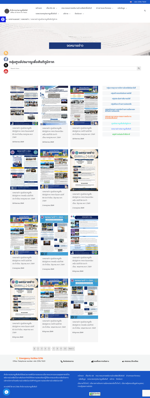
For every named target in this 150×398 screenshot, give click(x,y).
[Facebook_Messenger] (6, 392)
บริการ (65, 13)
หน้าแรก (39, 8)
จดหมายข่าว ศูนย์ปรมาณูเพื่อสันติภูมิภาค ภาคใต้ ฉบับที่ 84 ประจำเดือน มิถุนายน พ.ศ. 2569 (23, 260)
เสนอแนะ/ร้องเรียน (131, 361)
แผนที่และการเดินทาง (101, 361)
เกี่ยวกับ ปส (50, 8)
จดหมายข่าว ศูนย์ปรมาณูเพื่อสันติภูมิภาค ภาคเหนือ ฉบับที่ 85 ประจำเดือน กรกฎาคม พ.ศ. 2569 (23, 195)
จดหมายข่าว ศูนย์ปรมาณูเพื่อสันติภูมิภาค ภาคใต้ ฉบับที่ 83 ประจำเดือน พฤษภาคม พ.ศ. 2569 (54, 324)
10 (65, 348)
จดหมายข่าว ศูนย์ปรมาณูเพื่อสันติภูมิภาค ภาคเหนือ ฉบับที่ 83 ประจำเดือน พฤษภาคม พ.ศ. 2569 (84, 325)
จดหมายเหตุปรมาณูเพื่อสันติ (46, 13)
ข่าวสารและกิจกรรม (103, 8)
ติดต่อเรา (78, 13)
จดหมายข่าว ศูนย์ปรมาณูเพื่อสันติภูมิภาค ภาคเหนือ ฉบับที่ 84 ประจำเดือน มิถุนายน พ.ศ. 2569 (53, 261)
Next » (71, 348)
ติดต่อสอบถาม (68, 361)
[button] (3, 19)
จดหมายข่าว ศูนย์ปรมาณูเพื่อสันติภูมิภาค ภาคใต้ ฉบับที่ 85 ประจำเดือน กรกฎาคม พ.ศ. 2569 (83, 131)
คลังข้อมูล (121, 8)
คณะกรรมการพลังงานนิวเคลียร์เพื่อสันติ (76, 8)
